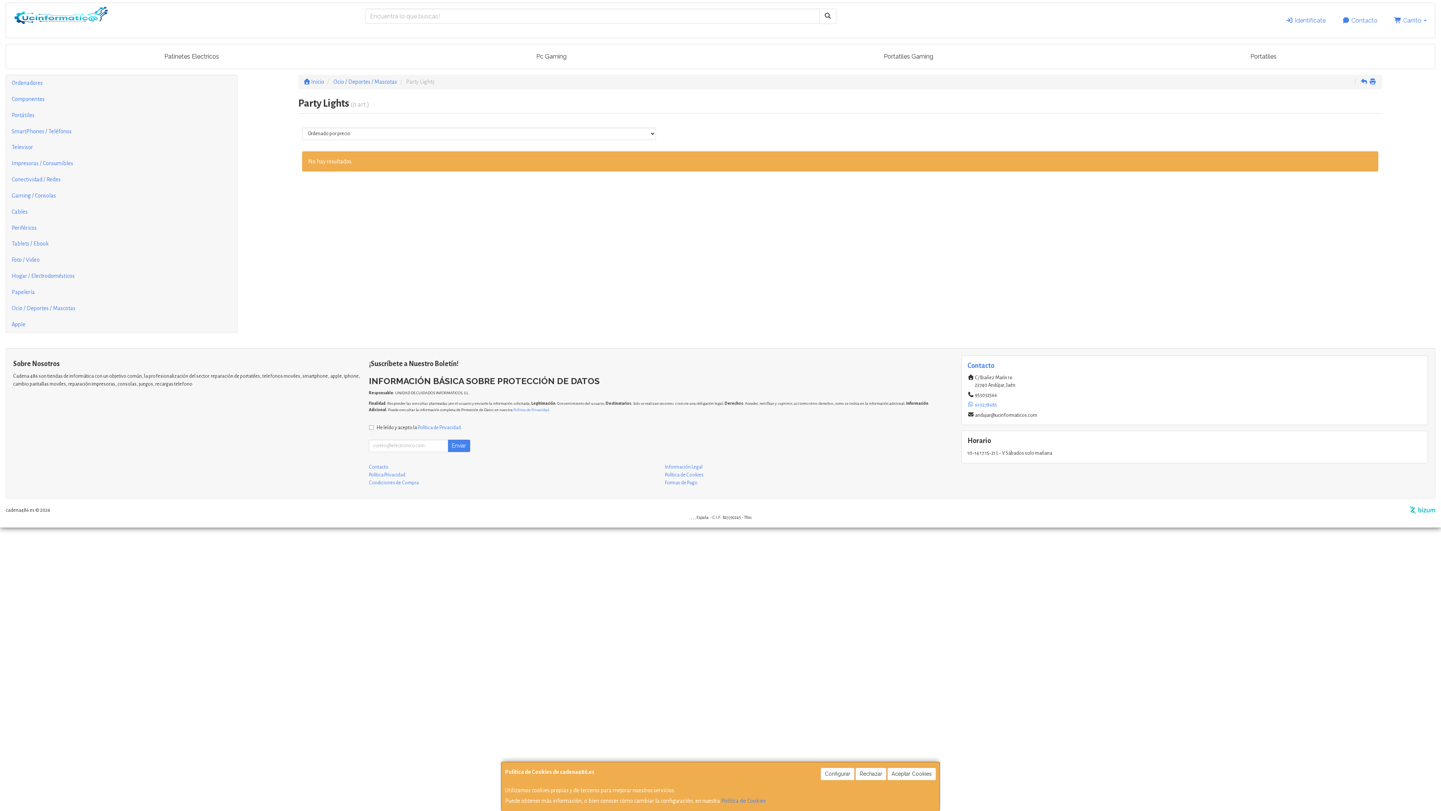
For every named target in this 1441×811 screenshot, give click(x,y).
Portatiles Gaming (908, 56)
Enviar (459, 446)
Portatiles (1263, 56)
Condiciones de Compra (394, 482)
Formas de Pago (681, 482)
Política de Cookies (743, 801)
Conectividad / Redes (36, 179)
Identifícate (1309, 20)
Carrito (1412, 20)
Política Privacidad (387, 475)
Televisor (22, 147)
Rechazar (871, 774)
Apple (19, 324)
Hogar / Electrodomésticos (43, 276)
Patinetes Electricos (191, 56)
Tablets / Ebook (30, 244)
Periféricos (24, 228)
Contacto (1364, 20)
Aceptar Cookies (912, 774)
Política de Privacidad (531, 410)
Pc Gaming (551, 56)
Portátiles (23, 115)
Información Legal (683, 467)
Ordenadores (27, 83)
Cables (20, 212)
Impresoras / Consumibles (42, 163)
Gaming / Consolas (34, 196)
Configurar (837, 774)
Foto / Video (26, 260)
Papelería (23, 292)
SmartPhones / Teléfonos (42, 131)
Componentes (28, 99)
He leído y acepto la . (419, 427)
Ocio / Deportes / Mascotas (43, 308)
